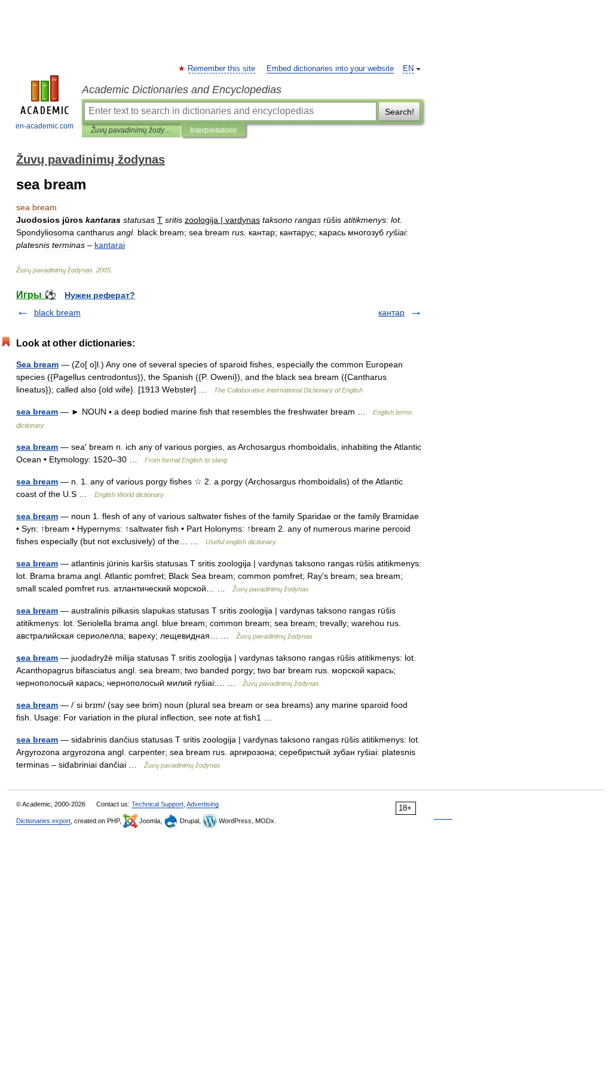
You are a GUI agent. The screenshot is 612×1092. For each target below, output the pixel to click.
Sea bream (37, 364)
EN (408, 69)
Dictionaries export (43, 820)
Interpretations (213, 130)
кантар (391, 312)
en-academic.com (45, 126)
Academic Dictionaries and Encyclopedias (181, 90)
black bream (57, 312)
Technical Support (157, 804)
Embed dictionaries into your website (330, 69)
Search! (399, 111)
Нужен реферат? (100, 295)
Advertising (202, 804)
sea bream (37, 411)
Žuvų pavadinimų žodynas (131, 130)
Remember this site (222, 69)
